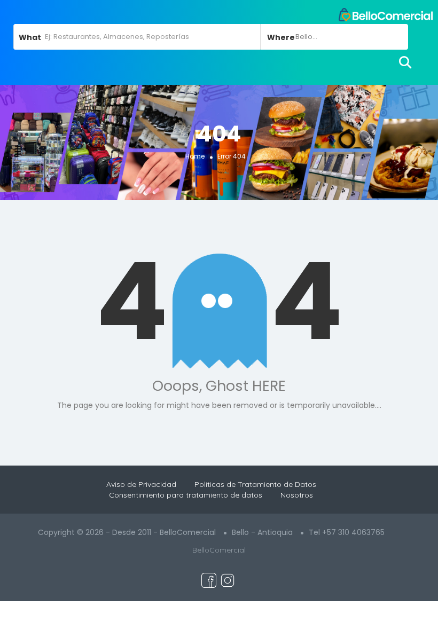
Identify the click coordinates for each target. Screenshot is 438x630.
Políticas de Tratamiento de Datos (255, 484)
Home (195, 156)
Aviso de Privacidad (141, 484)
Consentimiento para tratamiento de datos (185, 495)
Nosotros (296, 495)
